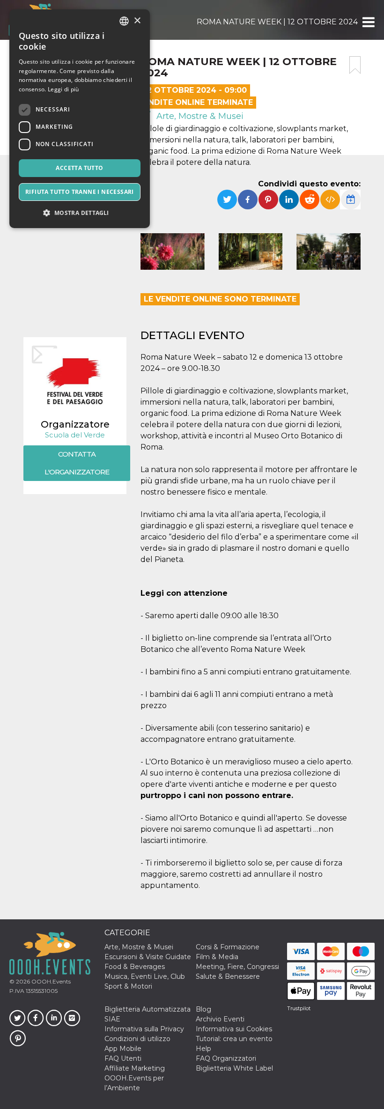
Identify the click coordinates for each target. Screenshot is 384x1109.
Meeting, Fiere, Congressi (237, 966)
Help (203, 1048)
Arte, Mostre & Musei (199, 116)
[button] (367, 22)
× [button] (136, 20)
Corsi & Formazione (227, 947)
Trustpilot (298, 1008)
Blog (203, 1009)
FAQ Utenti (122, 1058)
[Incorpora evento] (330, 199)
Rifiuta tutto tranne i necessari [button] (79, 192)
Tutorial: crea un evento (234, 1039)
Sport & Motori (128, 986)
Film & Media (217, 957)
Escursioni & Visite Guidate (147, 957)
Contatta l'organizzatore (76, 463)
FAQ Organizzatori (226, 1058)
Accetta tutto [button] (79, 168)
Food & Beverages (134, 966)
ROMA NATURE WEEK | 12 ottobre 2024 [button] (277, 21)
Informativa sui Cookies (234, 1029)
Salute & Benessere (228, 976)
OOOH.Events (50, 981)
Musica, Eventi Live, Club (144, 976)
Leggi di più (63, 89)
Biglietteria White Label (234, 1068)
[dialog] (79, 118)
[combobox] (124, 21)
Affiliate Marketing (134, 1068)
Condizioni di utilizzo (137, 1039)
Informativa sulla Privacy (144, 1029)
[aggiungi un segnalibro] (355, 65)
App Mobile (122, 1048)
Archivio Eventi (220, 1019)
